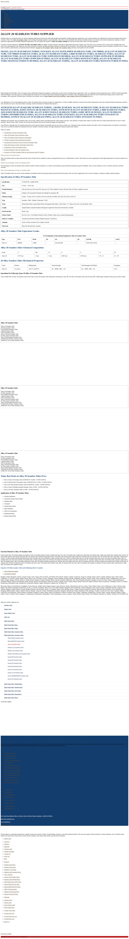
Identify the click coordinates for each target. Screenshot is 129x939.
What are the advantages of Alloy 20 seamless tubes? (15, 163)
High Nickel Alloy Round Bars (13, 694)
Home (6, 13)
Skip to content (5, 1)
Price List (6, 23)
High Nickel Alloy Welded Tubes (13, 687)
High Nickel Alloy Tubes (11, 628)
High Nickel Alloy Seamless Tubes (14, 635)
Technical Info (8, 20)
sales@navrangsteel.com (17, 9)
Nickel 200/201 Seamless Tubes (16, 638)
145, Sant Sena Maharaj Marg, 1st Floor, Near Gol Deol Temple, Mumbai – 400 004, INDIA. (27, 816)
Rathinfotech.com (33, 937)
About (6, 15)
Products (6, 17)
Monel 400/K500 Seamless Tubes (16, 641)
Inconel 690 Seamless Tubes (15, 666)
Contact (6, 24)
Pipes (78, 96)
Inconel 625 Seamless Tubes (15, 663)
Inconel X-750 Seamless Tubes (15, 672)
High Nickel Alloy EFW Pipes (12, 691)
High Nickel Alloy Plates (11, 697)
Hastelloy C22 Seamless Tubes (15, 650)
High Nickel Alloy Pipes (11, 625)
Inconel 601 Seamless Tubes (15, 660)
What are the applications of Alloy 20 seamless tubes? (15, 170)
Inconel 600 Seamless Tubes (15, 657)
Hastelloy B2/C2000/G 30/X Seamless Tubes (19, 653)
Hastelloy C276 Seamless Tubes (16, 647)
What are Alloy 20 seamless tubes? (10, 155)
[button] (64, 155)
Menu (2, 10)
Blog (5, 26)
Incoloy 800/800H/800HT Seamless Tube (18, 675)
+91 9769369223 (5, 9)
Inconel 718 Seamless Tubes (15, 669)
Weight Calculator (9, 21)
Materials (6, 18)
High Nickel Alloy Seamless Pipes (13, 632)
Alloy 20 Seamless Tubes (14, 644)
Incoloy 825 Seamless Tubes (15, 679)
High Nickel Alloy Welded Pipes (13, 684)
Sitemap (41, 937)
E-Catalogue (7, 28)
